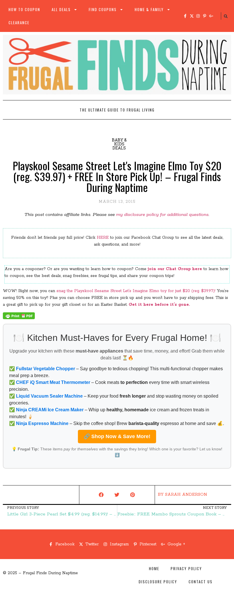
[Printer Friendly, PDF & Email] (19, 318)
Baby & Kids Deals (119, 144)
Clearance (19, 22)
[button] (225, 16)
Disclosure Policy (158, 581)
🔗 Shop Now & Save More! (117, 436)
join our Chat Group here (175, 269)
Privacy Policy (186, 568)
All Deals (61, 9)
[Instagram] (198, 16)
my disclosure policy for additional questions (162, 215)
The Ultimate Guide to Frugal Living (117, 110)
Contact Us (201, 581)
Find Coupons (103, 9)
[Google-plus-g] (211, 16)
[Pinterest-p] (205, 16)
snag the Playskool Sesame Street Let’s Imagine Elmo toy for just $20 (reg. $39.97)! (136, 291)
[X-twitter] (192, 16)
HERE (103, 237)
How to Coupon (24, 9)
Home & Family (149, 9)
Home (154, 568)
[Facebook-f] (185, 16)
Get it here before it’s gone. (160, 304)
